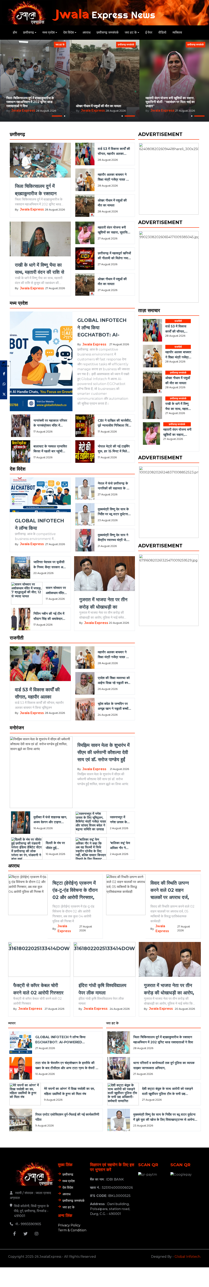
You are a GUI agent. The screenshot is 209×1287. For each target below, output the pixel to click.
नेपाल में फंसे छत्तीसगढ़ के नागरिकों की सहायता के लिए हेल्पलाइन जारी (114, 486)
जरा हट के (131, 32)
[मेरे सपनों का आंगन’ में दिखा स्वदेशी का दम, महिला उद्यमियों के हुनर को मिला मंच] (24, 1094)
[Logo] (32, 1174)
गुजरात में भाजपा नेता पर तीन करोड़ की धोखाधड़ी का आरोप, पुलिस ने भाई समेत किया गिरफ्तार (104, 603)
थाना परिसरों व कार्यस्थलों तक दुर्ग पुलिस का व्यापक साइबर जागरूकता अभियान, (164, 1065)
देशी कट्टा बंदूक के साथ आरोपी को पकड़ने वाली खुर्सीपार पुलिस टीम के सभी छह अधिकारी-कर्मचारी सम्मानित (167, 1091)
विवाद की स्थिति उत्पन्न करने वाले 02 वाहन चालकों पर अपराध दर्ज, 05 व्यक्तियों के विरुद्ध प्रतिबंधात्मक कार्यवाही (169, 890)
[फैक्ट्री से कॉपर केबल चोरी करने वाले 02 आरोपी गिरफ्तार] (39, 959)
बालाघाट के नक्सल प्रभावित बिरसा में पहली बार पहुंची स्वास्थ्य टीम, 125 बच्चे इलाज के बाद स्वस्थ (50, 449)
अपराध (86, 32)
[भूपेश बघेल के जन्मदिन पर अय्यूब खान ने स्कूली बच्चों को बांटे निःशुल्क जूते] (84, 709)
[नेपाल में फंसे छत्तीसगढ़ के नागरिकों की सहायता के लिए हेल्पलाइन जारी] (84, 488)
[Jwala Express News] (24, 12)
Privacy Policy (69, 1225)
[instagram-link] (36, 1234)
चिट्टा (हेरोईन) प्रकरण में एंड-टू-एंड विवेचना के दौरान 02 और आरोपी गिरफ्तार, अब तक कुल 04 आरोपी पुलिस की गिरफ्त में (75, 890)
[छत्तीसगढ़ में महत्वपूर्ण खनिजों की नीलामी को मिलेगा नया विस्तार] (84, 258)
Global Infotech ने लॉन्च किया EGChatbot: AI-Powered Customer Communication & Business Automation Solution (102, 327)
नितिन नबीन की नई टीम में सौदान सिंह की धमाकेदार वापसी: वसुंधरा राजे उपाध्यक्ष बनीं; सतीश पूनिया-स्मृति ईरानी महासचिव (49, 616)
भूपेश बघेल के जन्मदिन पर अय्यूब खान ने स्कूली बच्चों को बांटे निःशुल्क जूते (113, 706)
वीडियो (162, 32)
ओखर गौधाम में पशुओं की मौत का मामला (112, 202)
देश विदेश (68, 32)
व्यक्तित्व (177, 32)
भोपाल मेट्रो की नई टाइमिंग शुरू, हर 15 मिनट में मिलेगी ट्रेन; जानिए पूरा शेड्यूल (114, 449)
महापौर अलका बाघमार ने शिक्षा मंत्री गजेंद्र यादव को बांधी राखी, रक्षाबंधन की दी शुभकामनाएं (104, 104)
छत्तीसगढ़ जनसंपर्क (108, 32)
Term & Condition (72, 1230)
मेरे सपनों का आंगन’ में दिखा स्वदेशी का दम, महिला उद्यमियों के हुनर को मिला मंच (69, 1091)
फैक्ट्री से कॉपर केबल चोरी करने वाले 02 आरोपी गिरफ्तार (38, 989)
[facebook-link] (14, 1234)
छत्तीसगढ (28, 32)
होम (15, 32)
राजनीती (178, 171)
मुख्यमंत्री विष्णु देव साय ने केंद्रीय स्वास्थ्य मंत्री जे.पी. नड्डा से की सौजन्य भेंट (114, 537)
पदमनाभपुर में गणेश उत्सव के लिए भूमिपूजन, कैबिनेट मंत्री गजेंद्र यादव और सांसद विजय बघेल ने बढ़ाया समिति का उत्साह (120, 820)
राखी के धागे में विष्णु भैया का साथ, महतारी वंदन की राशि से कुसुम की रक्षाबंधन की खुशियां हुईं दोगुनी (172, 102)
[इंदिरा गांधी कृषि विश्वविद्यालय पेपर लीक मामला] (104, 959)
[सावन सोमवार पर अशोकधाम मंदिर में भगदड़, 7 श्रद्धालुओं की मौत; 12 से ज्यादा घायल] (26, 593)
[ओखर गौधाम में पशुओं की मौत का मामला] (84, 205)
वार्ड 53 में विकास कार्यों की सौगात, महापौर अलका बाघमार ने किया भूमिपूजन (114, 151)
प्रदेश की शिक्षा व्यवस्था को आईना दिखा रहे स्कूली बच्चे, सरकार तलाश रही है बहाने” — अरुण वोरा (114, 680)
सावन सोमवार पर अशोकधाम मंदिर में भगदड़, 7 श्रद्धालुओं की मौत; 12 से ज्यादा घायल (56, 590)
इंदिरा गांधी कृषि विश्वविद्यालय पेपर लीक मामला (103, 989)
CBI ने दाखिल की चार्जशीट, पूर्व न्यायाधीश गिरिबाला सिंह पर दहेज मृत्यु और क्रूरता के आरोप (114, 423)
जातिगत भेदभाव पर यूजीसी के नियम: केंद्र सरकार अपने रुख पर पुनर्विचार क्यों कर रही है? (50, 564)
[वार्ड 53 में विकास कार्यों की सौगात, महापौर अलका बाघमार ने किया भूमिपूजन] (84, 154)
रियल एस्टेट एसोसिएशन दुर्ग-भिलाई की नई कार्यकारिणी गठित (67, 1117)
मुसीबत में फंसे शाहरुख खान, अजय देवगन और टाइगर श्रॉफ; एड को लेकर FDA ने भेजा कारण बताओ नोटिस (50, 820)
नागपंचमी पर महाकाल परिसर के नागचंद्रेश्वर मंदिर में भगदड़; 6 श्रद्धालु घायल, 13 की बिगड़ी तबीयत (50, 423)
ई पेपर (148, 32)
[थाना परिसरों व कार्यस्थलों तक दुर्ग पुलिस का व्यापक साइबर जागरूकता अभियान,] (118, 1068)
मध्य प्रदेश (48, 32)
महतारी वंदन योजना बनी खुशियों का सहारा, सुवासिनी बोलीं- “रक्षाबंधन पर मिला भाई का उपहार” (114, 230)
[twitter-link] (25, 1234)
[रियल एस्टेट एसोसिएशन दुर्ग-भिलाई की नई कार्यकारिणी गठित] (20, 1120)
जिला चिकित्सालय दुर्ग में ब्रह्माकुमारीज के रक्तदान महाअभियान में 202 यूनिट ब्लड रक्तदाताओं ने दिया (30, 102)
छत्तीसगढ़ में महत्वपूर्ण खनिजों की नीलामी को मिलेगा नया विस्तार (114, 256)
